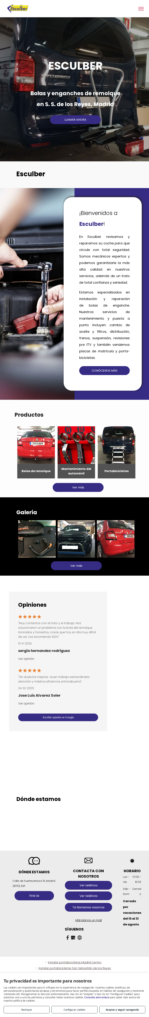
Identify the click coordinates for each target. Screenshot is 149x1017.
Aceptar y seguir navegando (122, 1009)
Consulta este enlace (96, 997)
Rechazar (26, 1009)
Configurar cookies (74, 1009)
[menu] (141, 8)
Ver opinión (26, 659)
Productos (29, 415)
